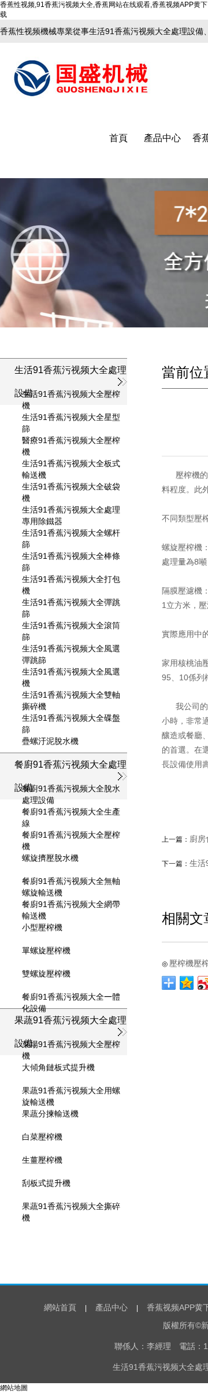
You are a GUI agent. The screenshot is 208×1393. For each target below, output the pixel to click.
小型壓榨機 (42, 927)
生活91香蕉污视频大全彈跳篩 (71, 603)
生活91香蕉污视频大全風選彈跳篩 (71, 649)
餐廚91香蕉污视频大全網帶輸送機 (71, 905)
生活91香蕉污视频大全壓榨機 (71, 394)
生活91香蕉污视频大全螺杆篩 (71, 533)
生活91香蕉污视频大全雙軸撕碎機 (71, 695)
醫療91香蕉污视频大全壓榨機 (71, 441)
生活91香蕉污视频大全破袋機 (71, 487)
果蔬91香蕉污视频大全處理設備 (70, 1031)
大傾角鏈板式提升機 (58, 1067)
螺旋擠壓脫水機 (50, 858)
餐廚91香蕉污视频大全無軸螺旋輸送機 (71, 881)
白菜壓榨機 (42, 1136)
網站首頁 (60, 1307)
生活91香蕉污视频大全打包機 (71, 579)
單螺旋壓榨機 (46, 950)
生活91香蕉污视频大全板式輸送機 (71, 464)
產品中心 (162, 138)
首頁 (118, 138)
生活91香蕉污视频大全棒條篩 (71, 556)
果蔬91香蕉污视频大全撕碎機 (71, 1207)
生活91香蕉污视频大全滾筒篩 (71, 626)
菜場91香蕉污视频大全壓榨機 (71, 1045)
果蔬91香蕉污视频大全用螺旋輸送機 (71, 1091)
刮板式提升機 (46, 1183)
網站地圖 (14, 1388)
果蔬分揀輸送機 (50, 1113)
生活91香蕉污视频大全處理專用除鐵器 (71, 510)
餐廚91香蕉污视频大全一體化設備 (71, 997)
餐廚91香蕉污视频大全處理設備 (70, 776)
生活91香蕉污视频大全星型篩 (71, 417)
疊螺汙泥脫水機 (50, 741)
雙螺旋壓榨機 (46, 973)
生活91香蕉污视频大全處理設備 (70, 381)
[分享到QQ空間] (187, 983)
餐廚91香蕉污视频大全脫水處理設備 (71, 789)
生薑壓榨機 (42, 1159)
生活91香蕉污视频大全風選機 (71, 672)
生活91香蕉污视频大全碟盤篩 (71, 718)
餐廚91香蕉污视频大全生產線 (71, 812)
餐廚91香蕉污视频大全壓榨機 (71, 835)
